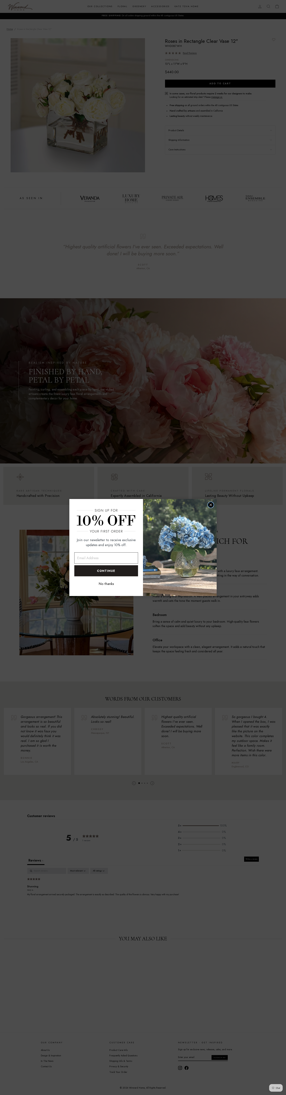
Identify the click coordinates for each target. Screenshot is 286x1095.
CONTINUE (106, 571)
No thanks (106, 583)
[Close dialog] (211, 505)
